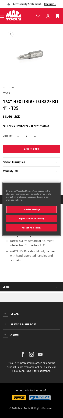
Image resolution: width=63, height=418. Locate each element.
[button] (38, 16)
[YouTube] (40, 354)
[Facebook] (23, 354)
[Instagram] (31, 354)
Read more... (50, 4)
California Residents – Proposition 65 (26, 126)
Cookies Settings (31, 209)
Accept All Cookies (31, 227)
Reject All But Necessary (31, 218)
